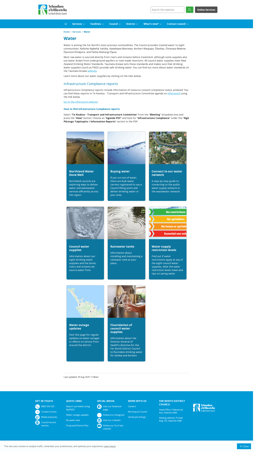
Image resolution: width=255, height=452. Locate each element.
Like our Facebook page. (112, 408)
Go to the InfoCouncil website (81, 101)
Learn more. (110, 446)
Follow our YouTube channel (113, 427)
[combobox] (167, 10)
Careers (132, 406)
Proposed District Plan (77, 425)
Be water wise (73, 420)
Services (77, 23)
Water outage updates (77, 414)
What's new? (151, 23)
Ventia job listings (137, 417)
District (130, 23)
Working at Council (137, 411)
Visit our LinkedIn (112, 420)
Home (67, 32)
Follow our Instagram (113, 414)
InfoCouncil (174, 93)
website (92, 70)
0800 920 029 (47, 406)
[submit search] (189, 10)
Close (246, 446)
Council (113, 23)
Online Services (206, 9)
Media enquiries (49, 417)
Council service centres (48, 424)
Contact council (176, 23)
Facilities (95, 23)
